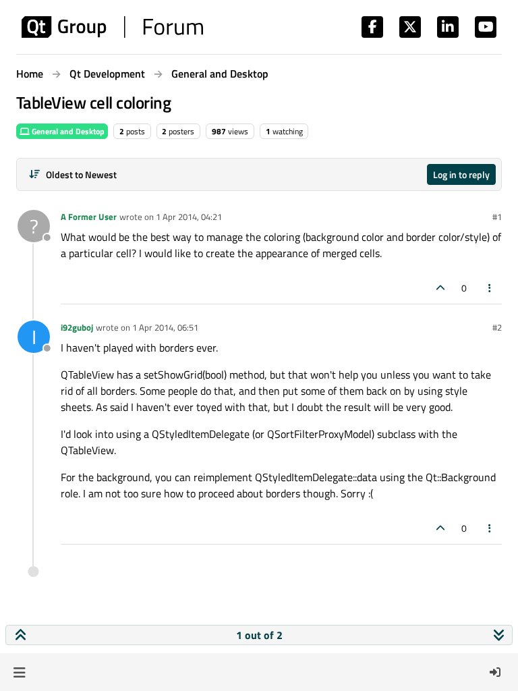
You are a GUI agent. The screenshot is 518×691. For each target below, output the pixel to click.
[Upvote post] (440, 287)
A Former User (89, 216)
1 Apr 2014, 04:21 (189, 216)
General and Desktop (67, 131)
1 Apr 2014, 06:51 (165, 327)
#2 (497, 327)
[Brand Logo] (112, 27)
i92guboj (77, 327)
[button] (19, 672)
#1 (497, 216)
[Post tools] (490, 287)
